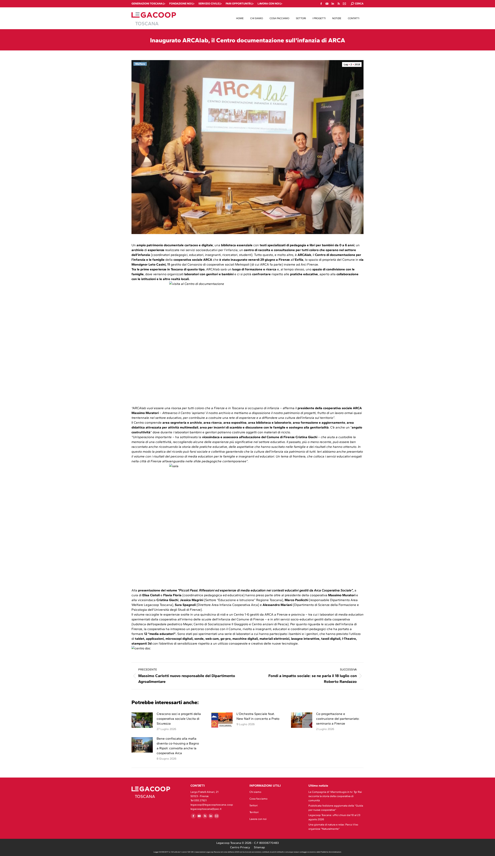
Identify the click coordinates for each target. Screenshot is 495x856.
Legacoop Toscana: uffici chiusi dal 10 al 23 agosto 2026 (334, 817)
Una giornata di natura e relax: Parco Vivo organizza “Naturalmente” (333, 826)
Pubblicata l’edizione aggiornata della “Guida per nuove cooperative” (335, 808)
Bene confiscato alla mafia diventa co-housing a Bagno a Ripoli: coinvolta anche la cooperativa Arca (178, 746)
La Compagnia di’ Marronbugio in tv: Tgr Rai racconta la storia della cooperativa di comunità (335, 796)
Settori (253, 805)
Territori (254, 812)
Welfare (140, 64)
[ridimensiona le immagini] (142, 720)
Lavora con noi (257, 819)
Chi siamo (255, 792)
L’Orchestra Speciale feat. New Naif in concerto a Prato (257, 716)
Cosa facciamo (258, 798)
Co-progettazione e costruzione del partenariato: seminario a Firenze (337, 718)
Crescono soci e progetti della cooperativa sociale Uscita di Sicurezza (179, 718)
